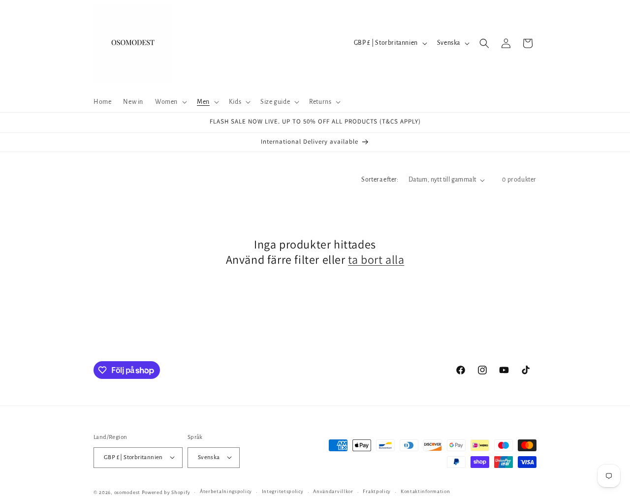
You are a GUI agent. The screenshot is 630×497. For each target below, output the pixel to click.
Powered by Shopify (166, 492)
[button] (170, 102)
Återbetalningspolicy (226, 491)
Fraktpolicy (377, 491)
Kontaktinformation (425, 491)
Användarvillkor (333, 491)
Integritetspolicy (283, 491)
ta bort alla (376, 260)
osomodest (127, 492)
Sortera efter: (380, 179)
